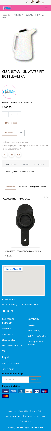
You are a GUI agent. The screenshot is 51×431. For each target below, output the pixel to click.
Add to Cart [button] (12, 123)
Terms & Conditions (10, 363)
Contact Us (6, 328)
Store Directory (34, 330)
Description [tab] (11, 164)
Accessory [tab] (39, 164)
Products (6, 15)
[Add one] (18, 114)
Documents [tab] (22, 187)
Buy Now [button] (10, 132)
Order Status (7, 334)
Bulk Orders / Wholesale (38, 336)
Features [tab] (25, 164)
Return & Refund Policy (12, 345)
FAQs (4, 351)
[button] (21, 133)
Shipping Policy (8, 340)
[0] (31, 2)
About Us (31, 325)
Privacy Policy (8, 369)
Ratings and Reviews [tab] (38, 187)
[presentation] (43, 197)
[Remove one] (5, 114)
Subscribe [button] (35, 379)
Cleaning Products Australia (35, 343)
